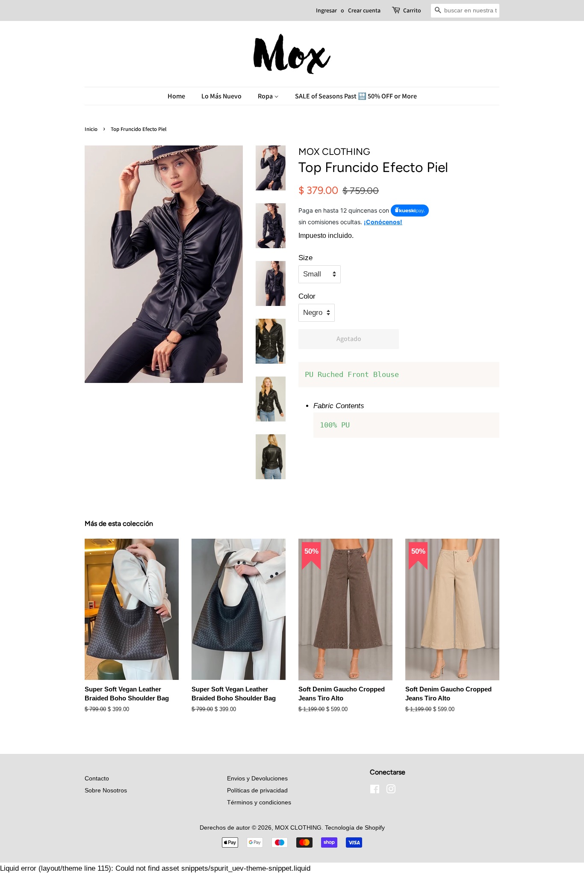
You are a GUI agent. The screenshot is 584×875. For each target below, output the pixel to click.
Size (305, 258)
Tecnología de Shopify (355, 827)
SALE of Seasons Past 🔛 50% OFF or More (356, 96)
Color (307, 296)
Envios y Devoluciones (257, 778)
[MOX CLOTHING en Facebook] (375, 790)
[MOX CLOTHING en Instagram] (390, 790)
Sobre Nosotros (106, 790)
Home (176, 96)
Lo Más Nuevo (221, 96)
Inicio (91, 129)
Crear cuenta (364, 10)
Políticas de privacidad (257, 790)
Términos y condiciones (259, 802)
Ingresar (326, 10)
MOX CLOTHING (298, 827)
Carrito (412, 10)
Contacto (97, 778)
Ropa (266, 96)
